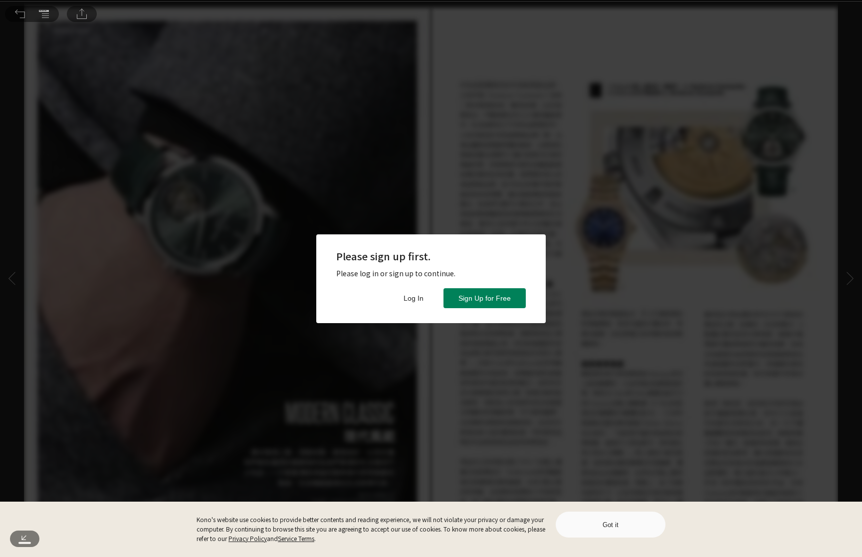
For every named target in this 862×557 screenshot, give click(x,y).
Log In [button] (414, 298)
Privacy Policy (247, 538)
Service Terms (296, 538)
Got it (611, 525)
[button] (20, 14)
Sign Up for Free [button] (484, 298)
